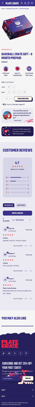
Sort (13, 220)
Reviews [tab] (9, 205)
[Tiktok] (3, 353)
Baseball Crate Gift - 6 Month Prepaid (17, 8)
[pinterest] (26, 353)
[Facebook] (15, 353)
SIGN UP (28, 378)
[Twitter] (20, 353)
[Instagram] (9, 353)
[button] (2, 3)
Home (3, 8)
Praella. (19, 404)
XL (24, 92)
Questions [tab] (22, 205)
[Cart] (28, 3)
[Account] (25, 3)
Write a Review (18, 213)
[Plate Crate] (12, 3)
